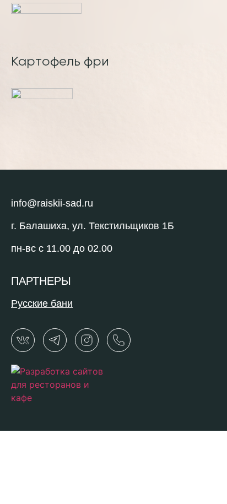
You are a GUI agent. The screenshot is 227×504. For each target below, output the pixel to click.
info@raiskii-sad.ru (52, 203)
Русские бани (42, 303)
